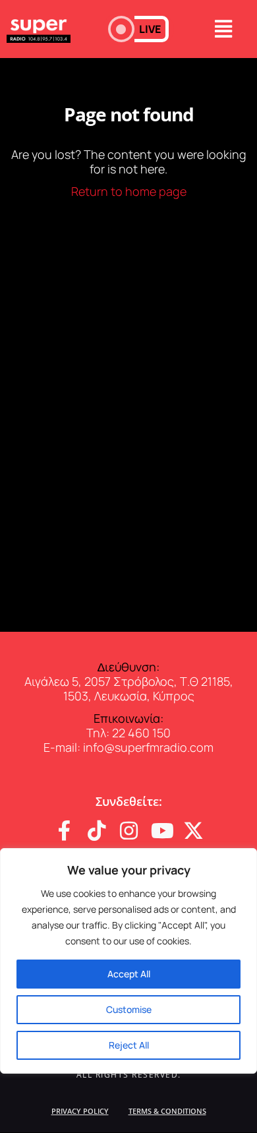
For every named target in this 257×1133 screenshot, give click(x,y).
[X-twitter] (193, 830)
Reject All (129, 1045)
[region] (128, 961)
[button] (138, 29)
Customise (129, 1009)
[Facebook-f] (64, 830)
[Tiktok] (96, 830)
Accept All (128, 973)
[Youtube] (161, 830)
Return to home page (128, 191)
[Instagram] (129, 830)
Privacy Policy (80, 1111)
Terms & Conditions (167, 1111)
